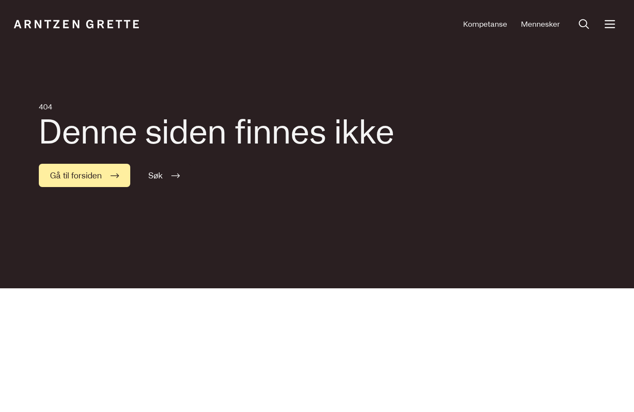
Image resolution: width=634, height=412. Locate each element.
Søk (155, 175)
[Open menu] (609, 24)
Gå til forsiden (76, 175)
